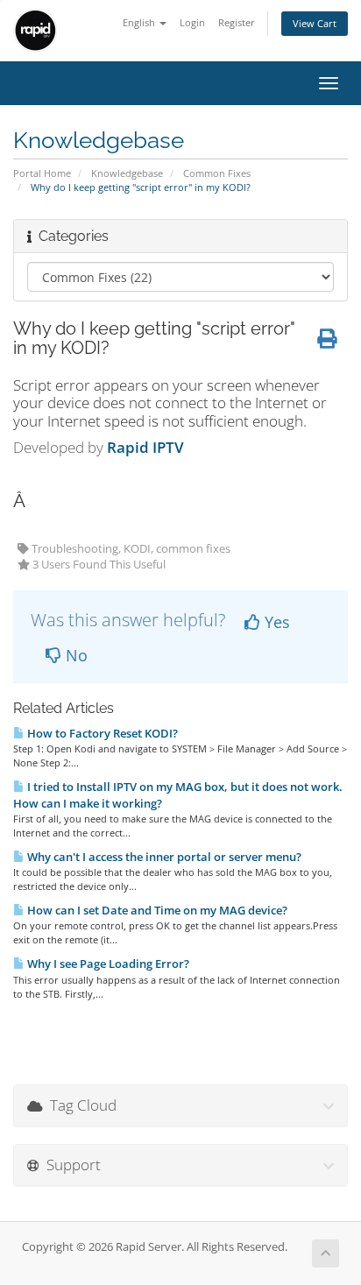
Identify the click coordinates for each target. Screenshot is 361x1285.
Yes (275, 621)
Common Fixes (217, 173)
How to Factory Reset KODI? (101, 733)
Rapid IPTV (145, 447)
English (140, 22)
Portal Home (42, 173)
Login (192, 22)
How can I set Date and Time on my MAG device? (156, 910)
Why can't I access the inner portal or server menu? (163, 857)
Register (236, 22)
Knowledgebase (127, 173)
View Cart (314, 23)
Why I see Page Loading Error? (107, 963)
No (74, 655)
